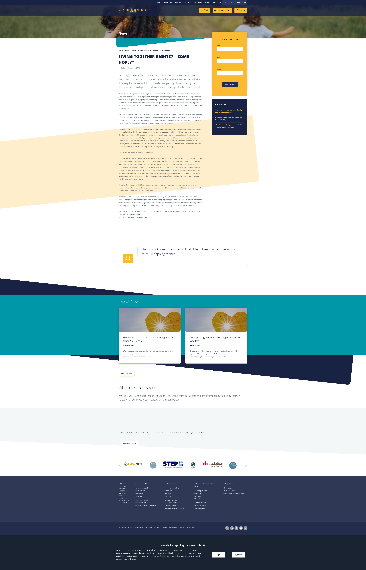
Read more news (126, 373)
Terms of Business (124, 527)
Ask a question (223, 10)
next (245, 465)
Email (218, 58)
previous (120, 465)
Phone (219, 70)
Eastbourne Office (170, 484)
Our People (197, 3)
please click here (128, 559)
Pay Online (241, 3)
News (207, 3)
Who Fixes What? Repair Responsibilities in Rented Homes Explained (229, 126)
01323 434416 (201, 503)
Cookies (183, 527)
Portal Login (229, 3)
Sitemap (191, 527)
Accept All (218, 555)
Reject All (238, 555)
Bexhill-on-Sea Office (142, 484)
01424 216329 (143, 500)
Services (178, 3)
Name (218, 45)
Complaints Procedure (152, 527)
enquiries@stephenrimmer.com (145, 505)
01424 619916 (230, 488)
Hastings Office (228, 484)
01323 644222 (134, 214)
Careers (187, 3)
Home (159, 3)
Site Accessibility (137, 527)
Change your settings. (194, 433)
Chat (206, 10)
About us (168, 3)
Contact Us (216, 3)
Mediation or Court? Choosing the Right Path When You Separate (229, 111)
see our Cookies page (162, 556)
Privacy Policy (174, 527)
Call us (239, 10)
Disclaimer (164, 527)
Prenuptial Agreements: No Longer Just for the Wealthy (229, 118)
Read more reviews (129, 444)
